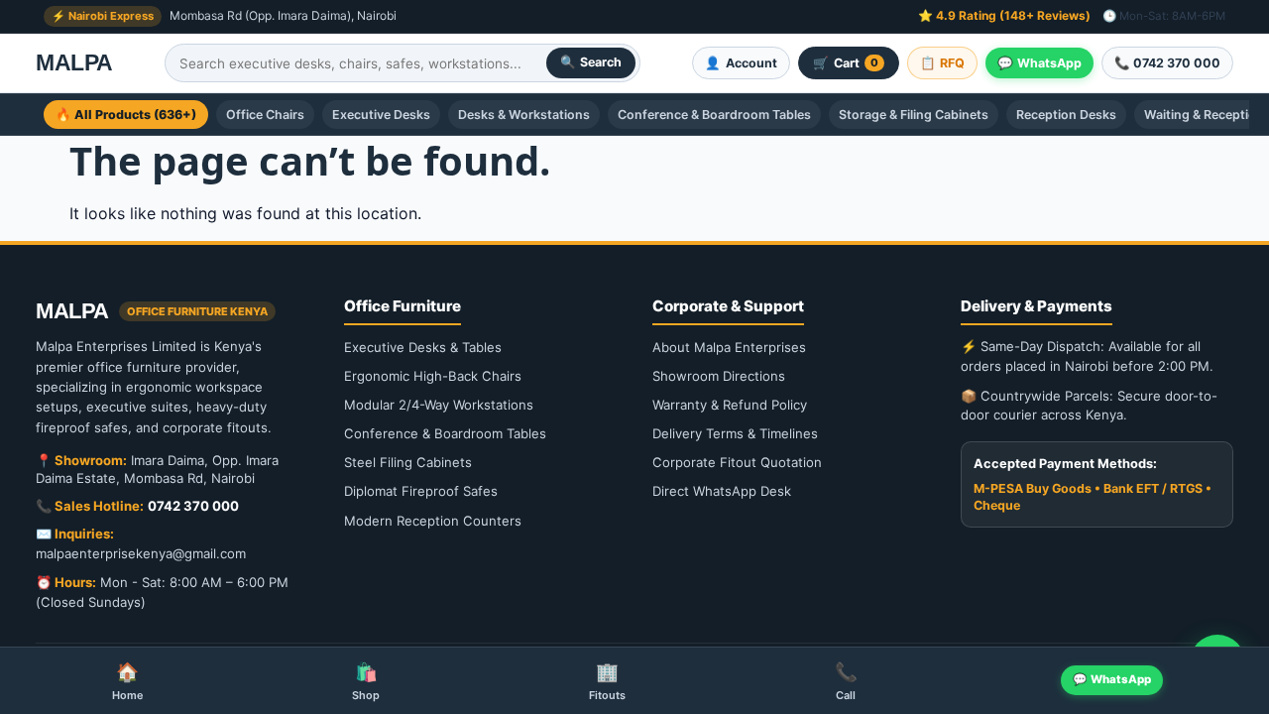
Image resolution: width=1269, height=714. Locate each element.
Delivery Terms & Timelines (735, 433)
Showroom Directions (718, 376)
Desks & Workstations (524, 114)
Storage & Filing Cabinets (913, 114)
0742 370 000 (193, 506)
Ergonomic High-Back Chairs (432, 376)
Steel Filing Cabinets (408, 462)
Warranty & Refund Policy (729, 405)
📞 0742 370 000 (1167, 63)
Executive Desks (381, 114)
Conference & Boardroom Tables (714, 114)
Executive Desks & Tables (423, 347)
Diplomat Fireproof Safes (421, 491)
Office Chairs (265, 114)
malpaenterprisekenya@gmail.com (141, 553)
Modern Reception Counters (432, 521)
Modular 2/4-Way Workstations (438, 405)
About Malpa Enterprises (729, 347)
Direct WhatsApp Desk (721, 491)
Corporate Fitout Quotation (737, 462)
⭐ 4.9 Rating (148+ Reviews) (1004, 15)
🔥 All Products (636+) (126, 114)
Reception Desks (1066, 114)
